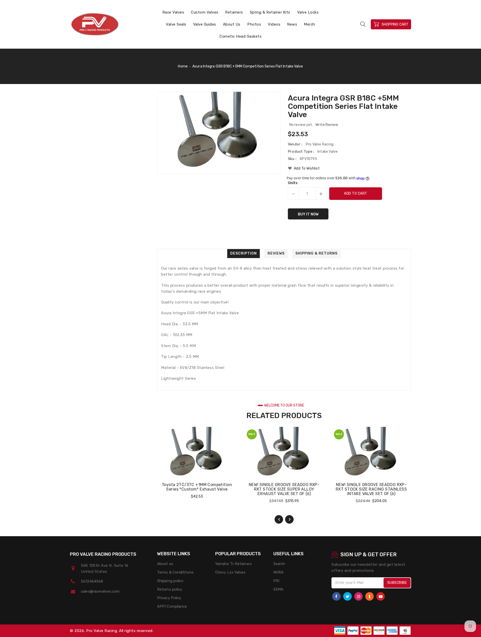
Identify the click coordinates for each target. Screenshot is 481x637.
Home (182, 66)
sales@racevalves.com (100, 591)
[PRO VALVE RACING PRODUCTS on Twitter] (347, 596)
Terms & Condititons (175, 572)
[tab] (243, 253)
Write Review (326, 125)
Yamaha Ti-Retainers (233, 564)
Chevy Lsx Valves (230, 572)
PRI (276, 581)
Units (293, 183)
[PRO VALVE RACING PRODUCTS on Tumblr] (369, 596)
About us (165, 564)
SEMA (278, 589)
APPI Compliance (172, 606)
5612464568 (92, 581)
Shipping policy (170, 581)
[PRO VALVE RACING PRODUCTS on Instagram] (358, 596)
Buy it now (308, 214)
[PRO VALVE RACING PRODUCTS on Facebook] (336, 596)
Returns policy (169, 589)
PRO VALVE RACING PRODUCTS (103, 554)
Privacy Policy (169, 598)
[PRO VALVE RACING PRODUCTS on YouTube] (380, 596)
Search (279, 564)
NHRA (278, 572)
